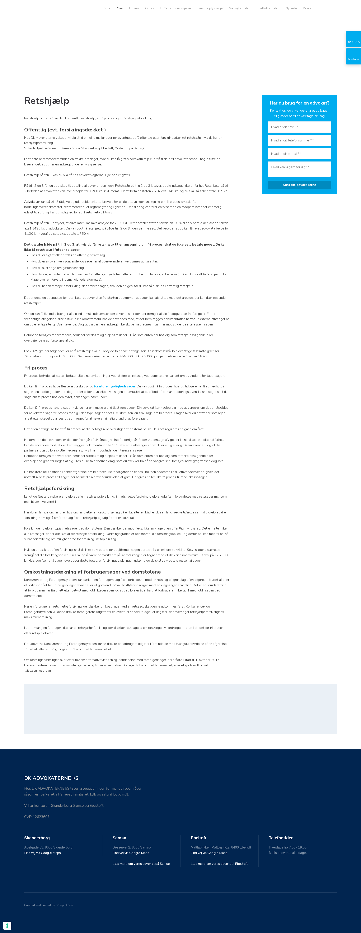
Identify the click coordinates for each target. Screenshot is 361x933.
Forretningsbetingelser (176, 8)
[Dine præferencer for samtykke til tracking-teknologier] (7, 926)
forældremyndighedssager (114, 386)
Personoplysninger (210, 8)
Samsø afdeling (240, 8)
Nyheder (292, 8)
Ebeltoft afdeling (268, 8)
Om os (150, 8)
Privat (120, 8)
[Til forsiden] (46, 8)
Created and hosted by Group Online (48, 905)
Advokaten (32, 201)
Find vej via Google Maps (42, 853)
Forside (105, 8)
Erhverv (134, 8)
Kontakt (308, 8)
